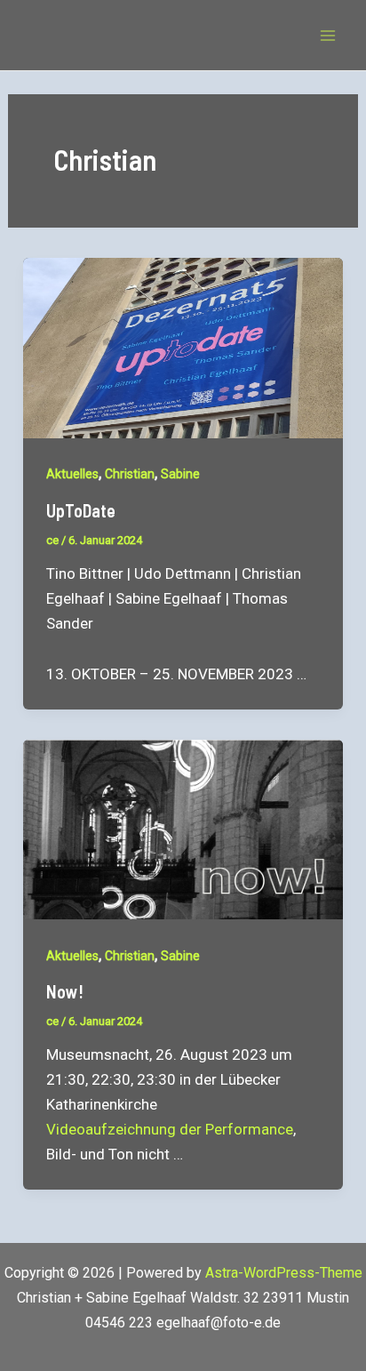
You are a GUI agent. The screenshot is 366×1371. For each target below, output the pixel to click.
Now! (65, 991)
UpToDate (80, 510)
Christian (130, 474)
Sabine (180, 474)
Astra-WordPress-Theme (283, 1272)
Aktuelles (72, 474)
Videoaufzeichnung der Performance (169, 1129)
